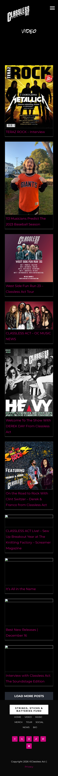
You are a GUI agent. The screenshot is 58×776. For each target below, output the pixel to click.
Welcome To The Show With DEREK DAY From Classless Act (28, 426)
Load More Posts (29, 696)
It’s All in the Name (21, 589)
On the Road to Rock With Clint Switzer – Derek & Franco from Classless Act (27, 499)
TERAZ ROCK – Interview (25, 132)
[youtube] (29, 746)
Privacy (29, 766)
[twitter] (22, 739)
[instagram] (29, 739)
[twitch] (43, 739)
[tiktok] (36, 739)
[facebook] (15, 739)
